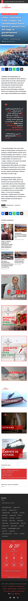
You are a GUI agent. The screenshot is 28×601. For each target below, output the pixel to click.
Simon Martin (4, 207)
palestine (5, 525)
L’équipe (4, 588)
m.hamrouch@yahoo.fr (8, 472)
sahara (12, 531)
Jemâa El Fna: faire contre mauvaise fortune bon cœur (19, 261)
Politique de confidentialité (17, 591)
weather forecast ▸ (14, 577)
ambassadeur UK (10, 205)
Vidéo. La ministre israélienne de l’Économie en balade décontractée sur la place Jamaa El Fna (7, 244)
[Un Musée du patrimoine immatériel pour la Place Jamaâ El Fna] (21, 228)
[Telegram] (17, 69)
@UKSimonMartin (17, 127)
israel (4, 520)
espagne (13, 515)
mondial (20, 520)
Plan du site (7, 591)
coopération (6, 512)
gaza (12, 518)
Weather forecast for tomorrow (13, 571)
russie (4, 531)
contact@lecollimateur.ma (12, 470)
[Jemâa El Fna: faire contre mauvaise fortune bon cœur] (21, 255)
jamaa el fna (17, 205)
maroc (12, 520)
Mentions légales (12, 588)
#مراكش (20, 115)
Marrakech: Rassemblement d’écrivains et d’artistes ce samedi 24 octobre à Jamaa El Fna (7, 264)
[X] (6, 69)
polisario (14, 525)
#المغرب (8, 111)
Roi (4, 528)
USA (22, 533)
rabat (21, 525)
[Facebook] (3, 69)
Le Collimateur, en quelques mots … (16, 586)
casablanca (12, 510)
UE (16, 533)
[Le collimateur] (6, 6)
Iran (18, 518)
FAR (20, 515)
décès (4, 515)
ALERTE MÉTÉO (6, 507)
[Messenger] (10, 69)
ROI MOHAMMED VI (13, 528)
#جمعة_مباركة (9, 123)
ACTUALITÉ (5, 14)
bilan (4, 510)
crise (22, 512)
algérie (16, 507)
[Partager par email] (21, 69)
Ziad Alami (6, 39)
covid (15, 512)
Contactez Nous (21, 588)
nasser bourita (14, 523)
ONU (23, 523)
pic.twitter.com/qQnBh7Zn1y (14, 129)
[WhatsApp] (14, 69)
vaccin (5, 536)
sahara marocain (7, 533)
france (4, 518)
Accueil (4, 586)
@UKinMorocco (11, 125)
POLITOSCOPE (13, 14)
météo (5, 523)
